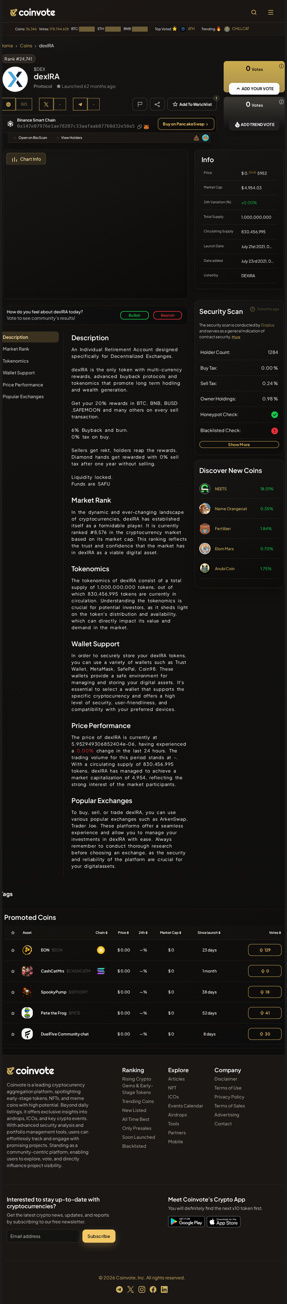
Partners (177, 1132)
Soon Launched (138, 1137)
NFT (172, 1088)
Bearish (168, 315)
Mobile (175, 1141)
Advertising (226, 1115)
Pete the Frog (53, 1012)
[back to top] (273, 1291)
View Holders (71, 138)
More (236, 337)
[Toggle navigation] (271, 12)
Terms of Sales (229, 1106)
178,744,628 (59, 29)
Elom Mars (224, 548)
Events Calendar (185, 1106)
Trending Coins (138, 1101)
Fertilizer (223, 528)
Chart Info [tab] (30, 159)
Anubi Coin (225, 568)
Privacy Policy (229, 1097)
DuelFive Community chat (65, 1033)
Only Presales (136, 1128)
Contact (223, 1123)
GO (24, 103)
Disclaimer (225, 1079)
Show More (239, 444)
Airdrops (177, 1115)
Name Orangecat (231, 508)
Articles (176, 1079)
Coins (26, 45)
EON (45, 949)
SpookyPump (53, 991)
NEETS (221, 488)
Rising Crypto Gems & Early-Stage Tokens (137, 1085)
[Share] (157, 103)
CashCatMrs (52, 970)
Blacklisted (134, 1146)
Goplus (267, 324)
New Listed (134, 1110)
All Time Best (135, 1119)
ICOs (173, 1097)
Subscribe (98, 1236)
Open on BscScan (32, 138)
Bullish (134, 315)
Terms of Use (228, 1088)
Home (6, 45)
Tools (173, 1123)
